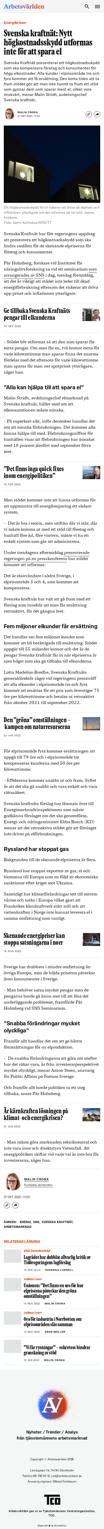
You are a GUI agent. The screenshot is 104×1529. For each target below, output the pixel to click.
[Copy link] (89, 114)
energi (26, 1222)
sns (36, 1222)
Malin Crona (28, 112)
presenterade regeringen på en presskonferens (46, 556)
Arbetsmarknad (18, 1227)
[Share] (97, 114)
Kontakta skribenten (38, 1185)
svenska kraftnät (57, 1222)
